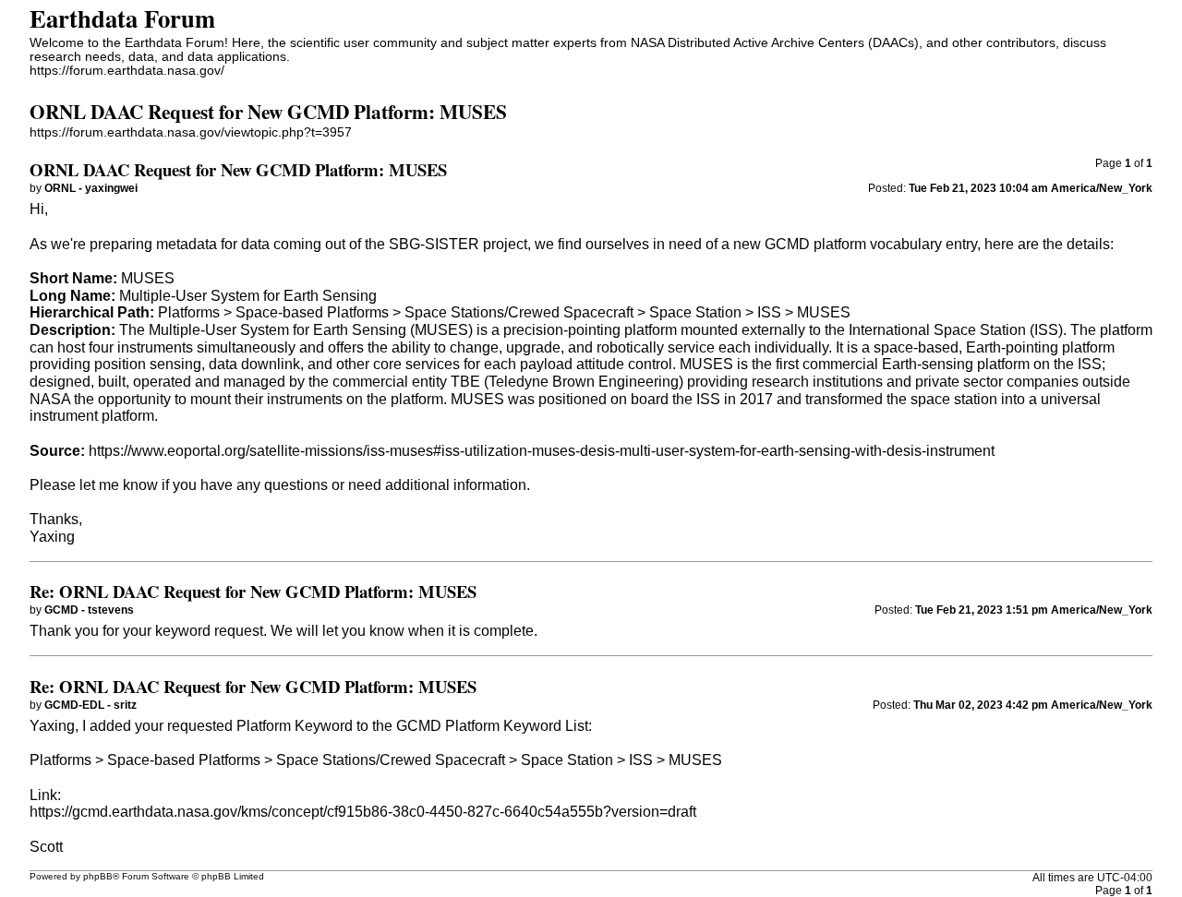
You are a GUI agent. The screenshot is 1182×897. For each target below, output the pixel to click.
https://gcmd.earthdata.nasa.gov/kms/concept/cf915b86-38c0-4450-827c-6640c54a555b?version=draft (363, 811)
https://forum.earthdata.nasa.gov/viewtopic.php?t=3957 (191, 132)
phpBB (98, 876)
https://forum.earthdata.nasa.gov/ (127, 71)
